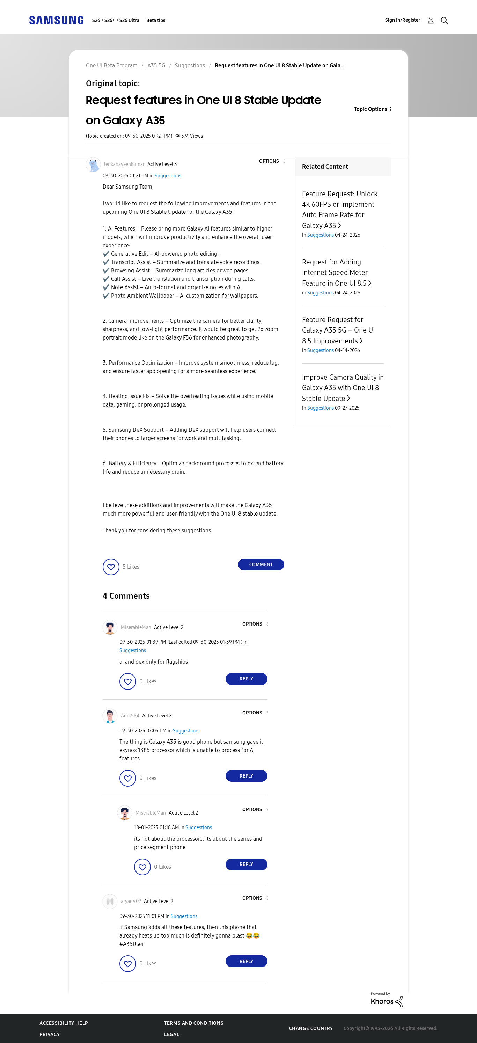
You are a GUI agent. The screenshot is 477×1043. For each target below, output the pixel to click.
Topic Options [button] (370, 109)
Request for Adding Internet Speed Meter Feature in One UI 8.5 (335, 272)
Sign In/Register (402, 20)
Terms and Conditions (193, 1023)
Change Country (311, 1028)
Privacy (49, 1034)
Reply (246, 679)
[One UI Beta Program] (56, 19)
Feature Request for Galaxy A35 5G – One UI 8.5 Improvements (338, 330)
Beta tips (155, 20)
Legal (171, 1034)
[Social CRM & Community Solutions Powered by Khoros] (387, 999)
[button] (272, 161)
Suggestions (168, 176)
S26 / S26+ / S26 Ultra (115, 20)
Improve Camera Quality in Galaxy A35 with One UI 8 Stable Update (343, 388)
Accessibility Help (63, 1023)
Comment (261, 565)
